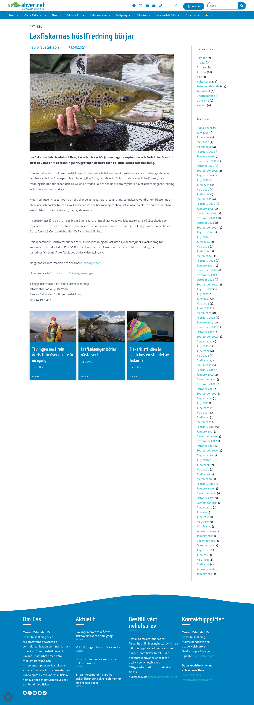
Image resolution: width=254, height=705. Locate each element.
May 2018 (203, 560)
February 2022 (206, 370)
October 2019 (205, 498)
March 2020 (204, 479)
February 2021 (206, 427)
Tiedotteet (203, 91)
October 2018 (205, 545)
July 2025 (203, 180)
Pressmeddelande (208, 86)
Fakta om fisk (74, 15)
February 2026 (206, 151)
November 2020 (207, 441)
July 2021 (202, 403)
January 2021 (205, 431)
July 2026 (203, 132)
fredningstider (90, 263)
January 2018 (205, 574)
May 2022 (203, 355)
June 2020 (203, 465)
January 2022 (205, 374)
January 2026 (205, 156)
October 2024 (205, 222)
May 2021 (203, 412)
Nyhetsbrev (204, 81)
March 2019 (204, 526)
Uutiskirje (203, 100)
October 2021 (205, 389)
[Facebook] (134, 6)
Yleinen (201, 105)
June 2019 (203, 517)
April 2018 (203, 564)
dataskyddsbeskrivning (163, 677)
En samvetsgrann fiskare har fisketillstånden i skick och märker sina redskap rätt (98, 678)
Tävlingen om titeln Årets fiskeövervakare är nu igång (52, 355)
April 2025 (203, 194)
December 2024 (207, 213)
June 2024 (203, 241)
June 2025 (203, 184)
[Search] (242, 5)
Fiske (54, 15)
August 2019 (204, 507)
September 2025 (207, 170)
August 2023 (205, 289)
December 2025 (207, 161)
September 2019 (207, 503)
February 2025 (206, 203)
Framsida (13, 15)
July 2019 (202, 512)
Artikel (201, 62)
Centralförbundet (33, 15)
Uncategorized (206, 96)
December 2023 (207, 270)
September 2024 (207, 227)
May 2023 (203, 303)
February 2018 (206, 569)
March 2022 (204, 365)
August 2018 (204, 550)
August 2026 (205, 128)
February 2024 (206, 260)
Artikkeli (202, 67)
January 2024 (205, 265)
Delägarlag (121, 15)
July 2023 (203, 294)
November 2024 (207, 218)
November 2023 (207, 275)
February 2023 (206, 317)
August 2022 (205, 341)
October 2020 (205, 446)
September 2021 (207, 393)
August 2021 (204, 398)
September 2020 (207, 450)
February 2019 (206, 531)
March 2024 (204, 256)
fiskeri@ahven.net (202, 656)
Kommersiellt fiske (166, 15)
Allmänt (202, 58)
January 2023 (205, 322)
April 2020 (203, 474)
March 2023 (204, 313)
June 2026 (203, 137)
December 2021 (206, 379)
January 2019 (205, 536)
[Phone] (160, 6)
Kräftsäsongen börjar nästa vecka (98, 647)
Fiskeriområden (98, 15)
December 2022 (207, 327)
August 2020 (205, 455)
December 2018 (206, 541)
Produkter (190, 15)
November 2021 (207, 384)
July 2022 (203, 346)
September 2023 (207, 284)
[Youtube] (147, 6)
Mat (199, 77)
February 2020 (206, 484)
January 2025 (205, 208)
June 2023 (203, 298)
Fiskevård (141, 15)
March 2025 (204, 199)
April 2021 (203, 417)
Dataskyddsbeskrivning (197, 680)
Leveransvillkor (191, 675)
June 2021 (203, 408)
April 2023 (203, 308)
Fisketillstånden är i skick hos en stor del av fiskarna (149, 355)
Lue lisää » (37, 367)
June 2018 (203, 555)
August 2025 (205, 175)
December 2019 (206, 493)
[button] (8, 697)
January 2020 (205, 488)
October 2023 (205, 279)
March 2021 (204, 422)
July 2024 (203, 237)
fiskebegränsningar (81, 273)
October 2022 (205, 332)
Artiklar (201, 72)
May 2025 (203, 189)
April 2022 (203, 360)
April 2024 (203, 251)
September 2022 (207, 336)
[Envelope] (154, 6)
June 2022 (203, 351)
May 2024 (203, 246)
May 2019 (203, 522)
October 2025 (205, 166)
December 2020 (207, 436)
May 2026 (203, 142)
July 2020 (203, 460)
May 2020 (203, 469)
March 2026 (204, 147)
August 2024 (205, 232)
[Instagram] (141, 6)
